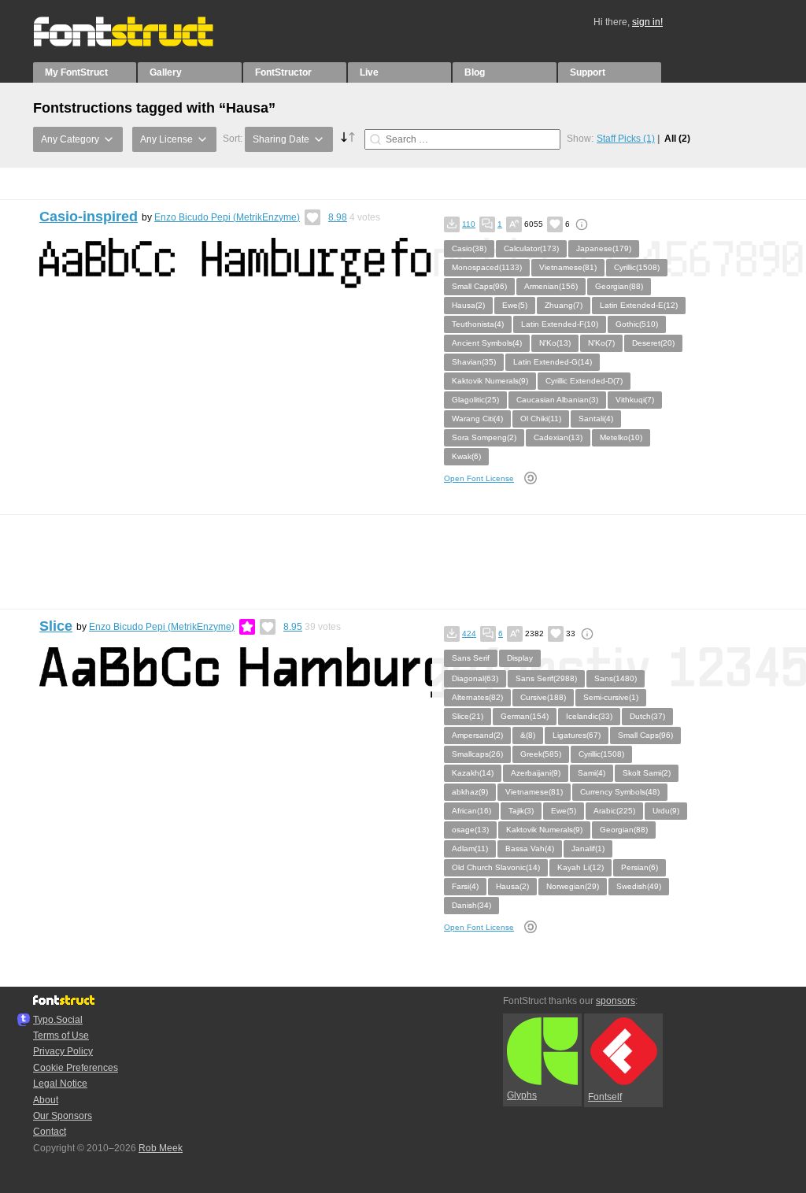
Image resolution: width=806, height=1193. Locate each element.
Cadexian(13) (558, 437)
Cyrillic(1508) (637, 267)
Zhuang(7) (563, 305)
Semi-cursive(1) (610, 697)
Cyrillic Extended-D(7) (584, 380)
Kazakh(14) (473, 773)
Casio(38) (469, 248)
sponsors (615, 1000)
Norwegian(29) (572, 886)
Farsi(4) (465, 886)
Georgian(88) (619, 286)
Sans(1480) (615, 678)
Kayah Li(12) (580, 867)
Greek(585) (540, 754)
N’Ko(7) (601, 343)
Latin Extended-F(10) (559, 324)
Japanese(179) (603, 248)
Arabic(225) (614, 810)
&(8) (527, 735)
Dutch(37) (647, 716)
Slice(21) (467, 716)
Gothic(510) (637, 324)
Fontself (605, 1096)
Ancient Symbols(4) (487, 343)
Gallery (166, 72)
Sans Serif (471, 658)
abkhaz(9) (470, 791)
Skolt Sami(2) (647, 773)
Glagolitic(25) (475, 399)
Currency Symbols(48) (620, 791)
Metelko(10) (621, 437)
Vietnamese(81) (568, 267)
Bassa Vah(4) (529, 848)
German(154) (525, 716)
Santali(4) (596, 418)
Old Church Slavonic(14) (496, 867)
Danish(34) (471, 905)
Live (369, 72)
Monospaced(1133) (487, 267)
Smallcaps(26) (477, 754)
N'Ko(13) (555, 343)
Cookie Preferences (75, 1067)
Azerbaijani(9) (535, 773)
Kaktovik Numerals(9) (490, 380)
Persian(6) (639, 867)
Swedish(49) (638, 886)
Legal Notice (60, 1083)
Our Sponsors (62, 1115)
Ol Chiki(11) (540, 418)
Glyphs (522, 1095)
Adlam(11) (470, 848)
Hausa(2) (468, 305)
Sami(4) (591, 773)
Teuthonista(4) (478, 324)
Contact (49, 1131)
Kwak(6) (466, 456)
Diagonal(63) (475, 678)
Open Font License (479, 478)
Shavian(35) (474, 362)
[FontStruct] (139, 43)
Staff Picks (626, 138)
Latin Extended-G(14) (552, 362)
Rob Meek (161, 1148)
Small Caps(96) (479, 286)
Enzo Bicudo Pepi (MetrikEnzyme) (227, 217)
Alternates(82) (477, 697)
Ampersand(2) (477, 735)
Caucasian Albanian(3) (557, 399)
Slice (55, 626)
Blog (474, 72)
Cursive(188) (543, 697)
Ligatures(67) (577, 735)
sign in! (647, 22)
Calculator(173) (531, 248)
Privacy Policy (63, 1051)
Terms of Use (61, 1035)
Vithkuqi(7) (635, 399)
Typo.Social (58, 1019)
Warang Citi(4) (477, 418)
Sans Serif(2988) (546, 678)
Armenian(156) (551, 286)
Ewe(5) (514, 305)
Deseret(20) (653, 343)
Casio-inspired (88, 216)
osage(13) (470, 829)
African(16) (471, 810)
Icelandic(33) (589, 716)
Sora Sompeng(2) (484, 437)
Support (587, 72)
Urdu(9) (666, 810)
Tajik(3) (521, 810)
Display (520, 658)
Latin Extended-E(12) (639, 305)
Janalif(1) (587, 848)
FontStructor (283, 72)
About (45, 1100)
